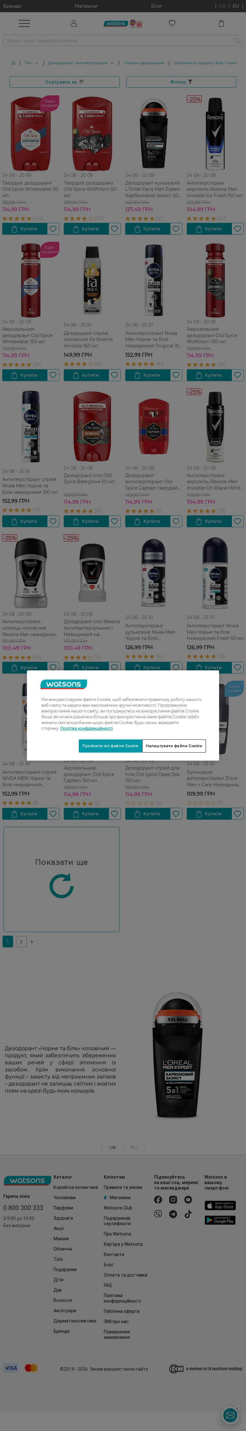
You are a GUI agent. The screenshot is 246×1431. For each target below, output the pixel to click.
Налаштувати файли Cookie (174, 746)
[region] (123, 715)
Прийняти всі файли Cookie (110, 746)
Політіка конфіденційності (86, 728)
